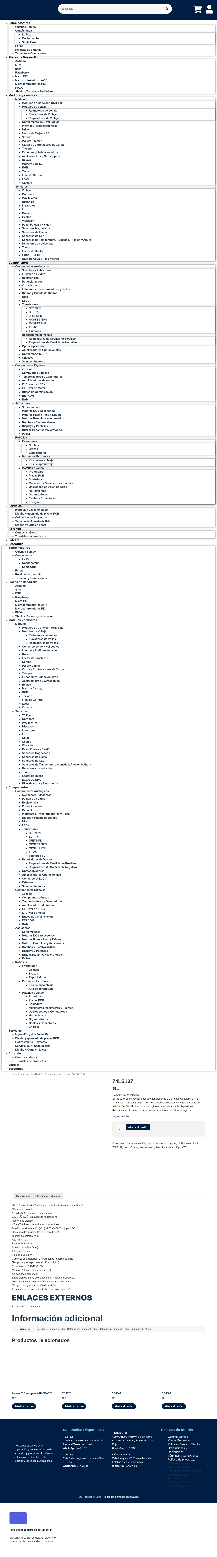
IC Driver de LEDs (33, 384)
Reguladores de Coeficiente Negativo (53, 342)
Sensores (21, 186)
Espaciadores (38, 452)
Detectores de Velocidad (37, 243)
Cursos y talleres (26, 532)
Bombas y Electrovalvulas (39, 422)
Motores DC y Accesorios (38, 410)
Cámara (27, 182)
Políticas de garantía (28, 49)
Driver (26, 129)
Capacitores (30, 285)
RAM (25, 399)
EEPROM (28, 395)
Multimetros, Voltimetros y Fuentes (51, 483)
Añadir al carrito (137, 1127)
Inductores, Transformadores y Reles (46, 289)
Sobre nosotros (19, 23)
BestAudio (15, 544)
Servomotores (31, 407)
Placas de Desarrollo (22, 57)
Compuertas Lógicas (35, 372)
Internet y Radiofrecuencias (39, 125)
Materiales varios (33, 468)
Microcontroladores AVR (31, 80)
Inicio (14, 1074)
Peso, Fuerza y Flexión (36, 224)
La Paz (26, 34)
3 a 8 (195, 1143)
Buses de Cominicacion (37, 392)
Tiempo (27, 148)
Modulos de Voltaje (34, 106)
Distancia (28, 201)
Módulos (20, 99)
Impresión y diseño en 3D (31, 509)
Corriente (28, 194)
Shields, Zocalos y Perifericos (34, 91)
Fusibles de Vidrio (33, 274)
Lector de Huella (32, 251)
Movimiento (29, 198)
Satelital (14, 540)
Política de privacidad (181, 1459)
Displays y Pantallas (35, 426)
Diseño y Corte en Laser (30, 525)
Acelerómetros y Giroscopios (41, 156)
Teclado (27, 171)
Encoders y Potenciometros (40, 152)
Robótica (21, 437)
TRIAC (33, 327)
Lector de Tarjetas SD (36, 133)
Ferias (19, 45)
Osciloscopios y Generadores (48, 486)
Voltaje (26, 190)
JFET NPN (35, 315)
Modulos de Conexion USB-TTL (42, 103)
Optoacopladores (33, 346)
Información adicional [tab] (48, 1196)
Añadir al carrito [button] (24, 1406)
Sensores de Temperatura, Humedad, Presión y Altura (56, 239)
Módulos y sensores (22, 95)
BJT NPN (35, 308)
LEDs (25, 300)
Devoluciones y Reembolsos (177, 1450)
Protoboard (36, 471)
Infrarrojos (28, 205)
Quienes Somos (25, 27)
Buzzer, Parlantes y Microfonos (42, 430)
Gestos (26, 217)
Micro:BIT (21, 76)
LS (72, 1074)
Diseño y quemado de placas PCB (37, 513)
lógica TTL (182, 1147)
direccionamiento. (165, 1147)
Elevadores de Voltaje (43, 114)
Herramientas (37, 490)
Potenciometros (32, 281)
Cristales (27, 357)
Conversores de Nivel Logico (41, 121)
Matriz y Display (32, 163)
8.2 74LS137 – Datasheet (26, 1306)
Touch (26, 247)
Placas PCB (36, 475)
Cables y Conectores (42, 498)
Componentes (18, 262)
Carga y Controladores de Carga (43, 144)
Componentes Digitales (30, 365)
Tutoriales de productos (30, 536)
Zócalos (27, 369)
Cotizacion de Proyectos (31, 517)
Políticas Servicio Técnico (184, 1444)
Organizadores (38, 494)
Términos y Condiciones (31, 53)
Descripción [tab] (23, 1196)
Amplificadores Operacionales (41, 350)
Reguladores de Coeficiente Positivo (52, 338)
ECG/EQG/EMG (31, 255)
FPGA (19, 87)
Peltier (26, 433)
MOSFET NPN (38, 319)
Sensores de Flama (34, 232)
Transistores (30, 304)
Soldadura (35, 479)
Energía (34, 502)
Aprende (14, 528)
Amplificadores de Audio (38, 380)
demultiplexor (147, 1147)
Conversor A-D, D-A (34, 353)
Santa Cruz (29, 42)
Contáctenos (23, 30)
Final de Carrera (32, 175)
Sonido (26, 137)
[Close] (18, 1518)
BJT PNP (35, 312)
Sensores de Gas (33, 236)
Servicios (15, 506)
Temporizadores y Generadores (42, 376)
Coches (34, 445)
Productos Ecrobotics (36, 456)
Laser (25, 179)
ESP (18, 68)
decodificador (131, 1147)
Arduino (20, 61)
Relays (26, 160)
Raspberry (22, 72)
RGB (25, 167)
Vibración (28, 220)
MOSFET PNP (38, 323)
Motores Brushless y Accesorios (43, 418)
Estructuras (29, 441)
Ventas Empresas (179, 1440)
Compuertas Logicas (57, 1074)
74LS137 (117, 1147)
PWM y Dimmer (32, 141)
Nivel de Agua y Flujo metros (40, 258)
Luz (24, 209)
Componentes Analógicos (32, 266)
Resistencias (30, 277)
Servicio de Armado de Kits (32, 521)
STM (18, 65)
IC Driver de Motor (33, 388)
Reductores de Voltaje (43, 110)
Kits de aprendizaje (41, 464)
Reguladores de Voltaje (44, 118)
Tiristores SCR (38, 331)
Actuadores (22, 403)
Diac (25, 296)
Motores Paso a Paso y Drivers (42, 414)
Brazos (33, 448)
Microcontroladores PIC (30, 83)
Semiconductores (33, 361)
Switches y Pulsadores (36, 270)
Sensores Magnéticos (36, 228)
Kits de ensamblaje (41, 460)
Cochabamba (30, 38)
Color (25, 213)
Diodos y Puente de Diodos (39, 293)
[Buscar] (167, 9)
